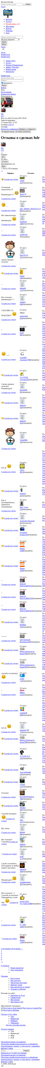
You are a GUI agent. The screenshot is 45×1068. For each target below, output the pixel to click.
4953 (22, 472)
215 (2, 116)
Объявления (16, 998)
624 (21, 318)
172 (21, 859)
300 (21, 872)
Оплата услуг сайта (9, 1014)
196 (21, 278)
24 (21, 774)
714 (21, 681)
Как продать (16, 980)
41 (21, 496)
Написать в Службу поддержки (14, 1053)
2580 (22, 551)
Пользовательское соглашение (13, 1042)
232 (21, 627)
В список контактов (23, 132)
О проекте (5, 966)
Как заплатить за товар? (20, 987)
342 (27, 380)
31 (21, 257)
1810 (29, 642)
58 (21, 846)
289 (21, 715)
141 (21, 758)
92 (21, 392)
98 (21, 335)
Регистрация (6, 92)
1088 (30, 904)
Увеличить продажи (19, 983)
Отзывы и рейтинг (18, 989)
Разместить (5, 55)
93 (27, 535)
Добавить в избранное (27, 129)
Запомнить (7, 83)
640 (21, 304)
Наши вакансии (17, 968)
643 (21, 407)
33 (21, 442)
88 (21, 834)
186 (21, 799)
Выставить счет (17, 1002)
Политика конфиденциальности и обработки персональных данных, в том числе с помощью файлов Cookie (20, 1046)
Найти (4, 42)
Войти (3, 88)
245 (21, 509)
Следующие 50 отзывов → (12, 949)
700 (25, 654)
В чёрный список (8, 132)
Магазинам (15, 1000)
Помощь (4, 976)
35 (21, 196)
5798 (28, 360)
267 (21, 884)
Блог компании (17, 970)
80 (21, 211)
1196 (22, 942)
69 (21, 810)
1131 (22, 695)
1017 (22, 822)
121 (21, 787)
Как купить (15, 978)
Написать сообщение (9, 129)
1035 (31, 586)
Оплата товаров (7, 1029)
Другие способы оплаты (16, 1025)
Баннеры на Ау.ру (18, 995)
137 (21, 290)
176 (21, 732)
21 (21, 183)
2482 (22, 927)
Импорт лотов (16, 985)
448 (21, 224)
